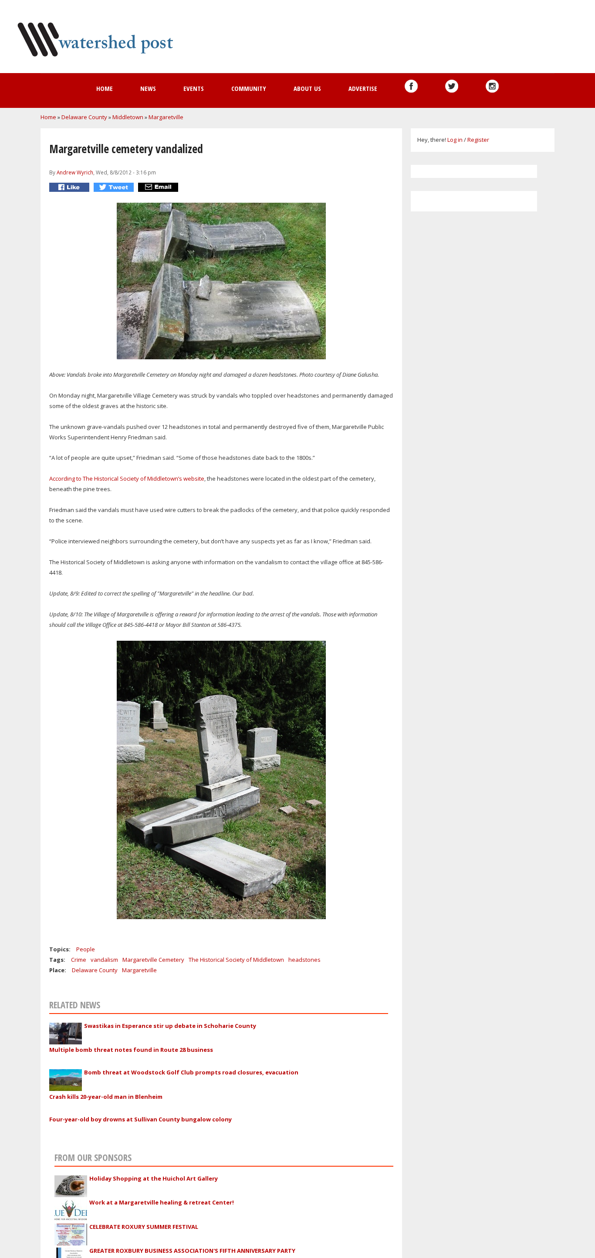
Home (104, 88)
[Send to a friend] (159, 187)
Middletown (127, 117)
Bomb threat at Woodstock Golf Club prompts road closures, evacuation (191, 1072)
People (85, 949)
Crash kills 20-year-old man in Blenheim (105, 1097)
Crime (78, 960)
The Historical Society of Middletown (236, 960)
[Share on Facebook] (70, 187)
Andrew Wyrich (75, 172)
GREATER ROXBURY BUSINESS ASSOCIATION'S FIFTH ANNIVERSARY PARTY (192, 1251)
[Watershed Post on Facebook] (411, 86)
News (148, 88)
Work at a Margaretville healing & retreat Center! (161, 1202)
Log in (455, 140)
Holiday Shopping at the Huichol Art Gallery (153, 1178)
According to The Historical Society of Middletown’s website (126, 478)
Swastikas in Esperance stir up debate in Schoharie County (170, 1026)
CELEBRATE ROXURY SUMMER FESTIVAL (143, 1227)
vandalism (104, 960)
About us (307, 88)
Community (248, 88)
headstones (304, 960)
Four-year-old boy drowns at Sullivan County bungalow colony (140, 1119)
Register (478, 140)
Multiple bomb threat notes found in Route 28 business (131, 1050)
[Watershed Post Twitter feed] (451, 86)
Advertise (362, 88)
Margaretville (166, 117)
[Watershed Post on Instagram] (492, 86)
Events (193, 88)
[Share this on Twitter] (115, 187)
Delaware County (84, 117)
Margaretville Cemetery (153, 960)
